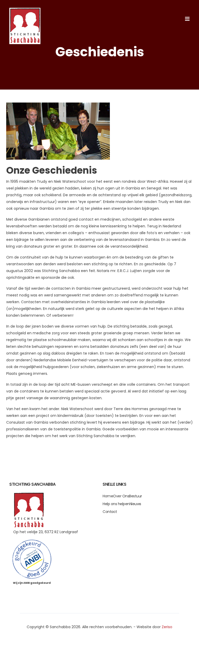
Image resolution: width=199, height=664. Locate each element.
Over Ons (121, 496)
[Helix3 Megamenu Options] (187, 19)
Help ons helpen (116, 503)
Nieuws (135, 503)
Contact (110, 511)
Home (108, 496)
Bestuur (135, 496)
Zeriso (167, 626)
